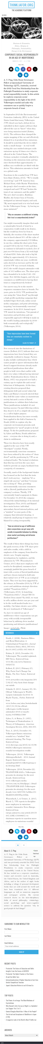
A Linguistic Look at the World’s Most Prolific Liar (21, 1020)
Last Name (7, 936)
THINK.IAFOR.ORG (21, 4)
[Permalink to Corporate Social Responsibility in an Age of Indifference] (21, 28)
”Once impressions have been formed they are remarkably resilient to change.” (21, 336)
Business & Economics (21, 43)
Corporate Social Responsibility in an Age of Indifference (21, 56)
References (10, 633)
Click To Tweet (28, 343)
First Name (7, 929)
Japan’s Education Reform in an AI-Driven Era (19, 985)
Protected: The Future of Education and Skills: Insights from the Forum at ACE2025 (20, 969)
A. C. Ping (27, 61)
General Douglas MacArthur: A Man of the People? (21, 1011)
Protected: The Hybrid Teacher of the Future (19, 974)
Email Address (8, 943)
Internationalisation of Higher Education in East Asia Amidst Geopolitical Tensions (22, 981)
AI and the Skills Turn (12, 977)
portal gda (15, 628)
